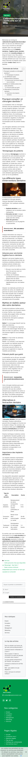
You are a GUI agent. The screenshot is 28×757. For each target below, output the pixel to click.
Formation (7, 623)
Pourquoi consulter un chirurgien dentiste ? (13, 72)
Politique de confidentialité (14, 742)
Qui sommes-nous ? (12, 744)
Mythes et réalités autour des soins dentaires (13, 84)
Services (7, 15)
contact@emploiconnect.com (12, 695)
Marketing (7, 630)
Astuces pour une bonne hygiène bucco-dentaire (15, 81)
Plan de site (9, 740)
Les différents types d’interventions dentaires (11, 77)
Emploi (6, 621)
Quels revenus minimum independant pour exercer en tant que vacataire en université (13, 569)
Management (8, 628)
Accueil (8, 734)
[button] (18, 6)
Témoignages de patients (13, 74)
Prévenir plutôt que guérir (13, 87)
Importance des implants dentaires (13, 93)
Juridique (7, 625)
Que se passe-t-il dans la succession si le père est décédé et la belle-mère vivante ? (14, 655)
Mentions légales (11, 738)
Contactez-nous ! (11, 736)
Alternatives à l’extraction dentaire (12, 90)
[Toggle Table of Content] (22, 69)
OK (21, 756)
